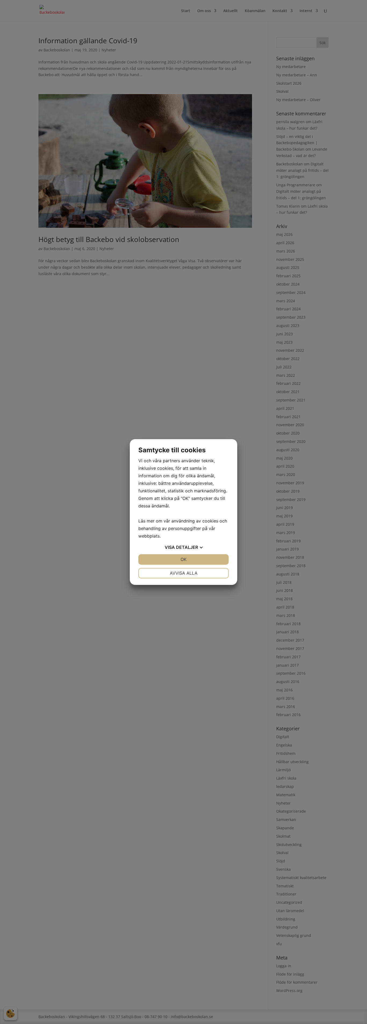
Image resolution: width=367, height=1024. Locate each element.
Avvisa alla (183, 573)
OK (183, 559)
